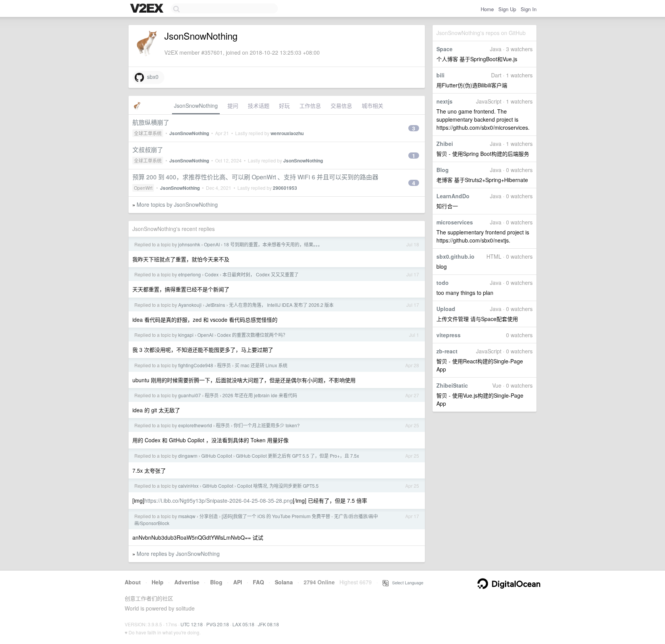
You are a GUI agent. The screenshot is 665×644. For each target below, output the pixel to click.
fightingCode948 (195, 365)
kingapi (186, 334)
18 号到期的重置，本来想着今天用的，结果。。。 (273, 244)
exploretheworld (195, 425)
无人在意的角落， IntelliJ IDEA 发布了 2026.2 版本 (281, 304)
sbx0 (151, 76)
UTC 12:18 (191, 624)
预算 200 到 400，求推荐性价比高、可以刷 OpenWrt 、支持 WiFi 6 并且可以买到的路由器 (255, 176)
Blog (442, 170)
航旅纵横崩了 (150, 122)
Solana (284, 582)
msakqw (186, 516)
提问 (232, 105)
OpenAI (212, 244)
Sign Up (507, 9)
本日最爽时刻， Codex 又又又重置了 (260, 274)
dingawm (187, 455)
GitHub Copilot (216, 455)
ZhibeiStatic (452, 385)
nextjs (444, 101)
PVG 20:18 (217, 624)
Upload (445, 309)
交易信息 (341, 105)
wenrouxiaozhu (287, 133)
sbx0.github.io (455, 256)
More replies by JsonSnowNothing (178, 553)
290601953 (285, 187)
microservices (454, 222)
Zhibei (444, 143)
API (237, 582)
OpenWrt (143, 187)
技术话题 (258, 105)
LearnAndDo (453, 196)
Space (444, 49)
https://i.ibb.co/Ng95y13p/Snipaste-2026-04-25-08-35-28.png (218, 500)
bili (440, 75)
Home (487, 9)
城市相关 (372, 105)
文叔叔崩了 (147, 149)
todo (442, 282)
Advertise (186, 582)
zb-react (447, 351)
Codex (212, 274)
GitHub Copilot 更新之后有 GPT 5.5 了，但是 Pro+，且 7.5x (297, 455)
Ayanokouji (190, 304)
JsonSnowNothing (196, 105)
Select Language (406, 582)
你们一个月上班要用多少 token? (267, 425)
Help (158, 582)
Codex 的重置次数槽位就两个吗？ (252, 334)
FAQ (258, 582)
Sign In (528, 9)
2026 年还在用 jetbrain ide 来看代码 (259, 395)
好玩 (284, 105)
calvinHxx (188, 485)
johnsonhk (189, 244)
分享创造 (208, 516)
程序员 (224, 365)
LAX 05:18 (243, 624)
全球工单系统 (148, 133)
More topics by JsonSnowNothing (177, 204)
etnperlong (189, 274)
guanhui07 (189, 395)
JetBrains (215, 304)
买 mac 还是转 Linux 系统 (261, 365)
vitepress (448, 335)
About (133, 582)
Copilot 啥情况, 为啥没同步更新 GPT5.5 (278, 485)
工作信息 (310, 105)
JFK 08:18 (268, 624)
